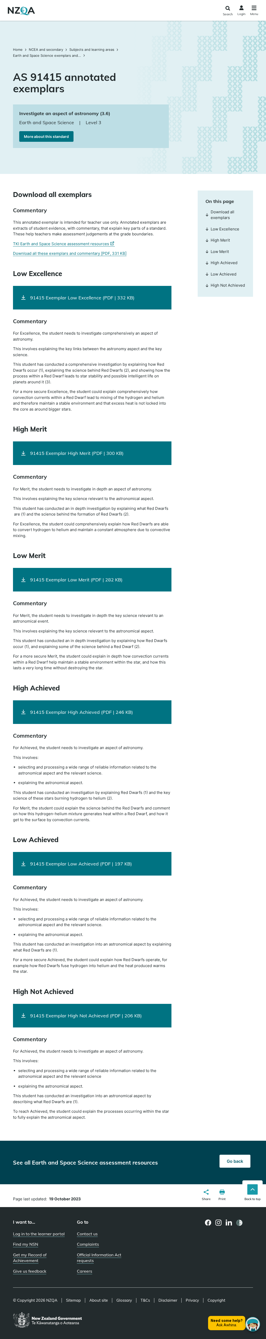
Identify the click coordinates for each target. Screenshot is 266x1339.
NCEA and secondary (46, 49)
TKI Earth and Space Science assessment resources (64, 243)
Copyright (216, 1300)
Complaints (88, 1244)
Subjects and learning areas (91, 49)
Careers (84, 1271)
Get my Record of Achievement (29, 1257)
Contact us (87, 1233)
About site (98, 1300)
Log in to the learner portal (39, 1233)
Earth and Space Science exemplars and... (47, 55)
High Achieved (224, 262)
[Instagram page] (218, 1223)
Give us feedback (29, 1271)
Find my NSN (25, 1244)
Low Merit (220, 251)
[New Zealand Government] (47, 1320)
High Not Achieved (228, 285)
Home (18, 49)
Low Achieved (223, 274)
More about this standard (46, 136)
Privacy (192, 1300)
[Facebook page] (208, 1223)
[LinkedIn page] (229, 1223)
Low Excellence (225, 229)
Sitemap (73, 1300)
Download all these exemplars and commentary (70, 253)
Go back (235, 1161)
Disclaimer (167, 1300)
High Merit (220, 240)
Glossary (124, 1300)
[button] (206, 1195)
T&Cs (145, 1300)
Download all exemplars (222, 214)
